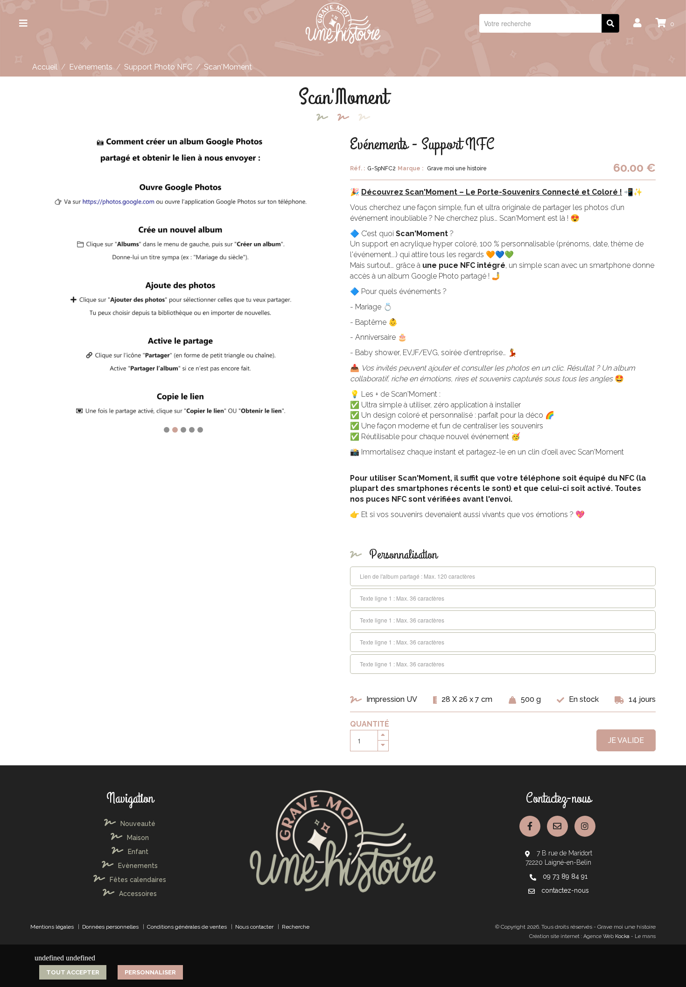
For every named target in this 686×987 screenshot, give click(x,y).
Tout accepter (72, 972)
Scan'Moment (228, 67)
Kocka (622, 936)
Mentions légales (52, 927)
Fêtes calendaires (138, 879)
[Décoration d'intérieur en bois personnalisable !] (343, 22)
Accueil (44, 67)
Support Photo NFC (158, 67)
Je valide (626, 740)
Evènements (90, 67)
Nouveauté (137, 823)
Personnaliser (150, 972)
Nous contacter (254, 927)
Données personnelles (110, 927)
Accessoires (138, 893)
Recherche (295, 927)
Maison (138, 837)
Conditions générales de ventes (187, 927)
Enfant (138, 851)
